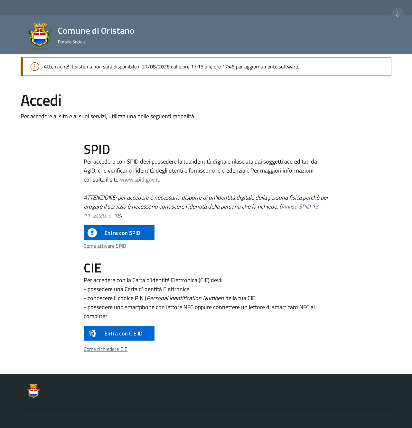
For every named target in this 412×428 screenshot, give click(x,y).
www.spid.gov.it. (140, 179)
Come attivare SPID (105, 246)
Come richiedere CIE (105, 349)
